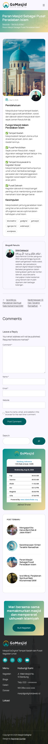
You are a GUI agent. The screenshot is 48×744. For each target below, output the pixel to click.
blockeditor (11, 221)
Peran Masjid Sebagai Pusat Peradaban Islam (27, 562)
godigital (23, 221)
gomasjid (35, 221)
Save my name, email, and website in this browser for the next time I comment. (22, 413)
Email (5, 388)
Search (6, 435)
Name (6, 376)
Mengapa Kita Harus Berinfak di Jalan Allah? (27, 530)
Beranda (5, 24)
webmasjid (24, 226)
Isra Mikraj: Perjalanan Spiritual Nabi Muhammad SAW (13, 302)
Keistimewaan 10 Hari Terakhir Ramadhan (35, 302)
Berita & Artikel (17, 24)
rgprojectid (11, 226)
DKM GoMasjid (21, 250)
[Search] (39, 441)
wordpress (11, 231)
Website (6, 400)
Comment (7, 344)
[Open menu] (43, 5)
